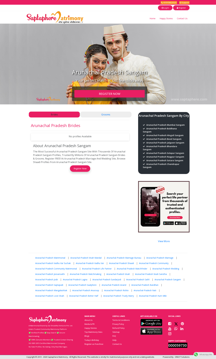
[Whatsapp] (175, 328)
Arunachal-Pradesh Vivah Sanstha (151, 274)
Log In (166, 7)
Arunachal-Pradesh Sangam (168, 279)
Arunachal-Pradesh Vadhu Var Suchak (53, 263)
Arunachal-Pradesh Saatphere (82, 285)
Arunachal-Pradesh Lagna (75, 279)
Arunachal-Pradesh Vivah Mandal (86, 257)
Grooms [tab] (105, 114)
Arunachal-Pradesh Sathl (137, 279)
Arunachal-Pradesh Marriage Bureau (124, 257)
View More (164, 241)
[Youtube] (169, 328)
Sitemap (116, 332)
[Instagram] (169, 333)
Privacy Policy (118, 324)
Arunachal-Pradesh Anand (114, 285)
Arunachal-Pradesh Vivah (118, 274)
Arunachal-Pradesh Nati (145, 290)
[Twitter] (176, 323)
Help (114, 340)
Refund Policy (118, 328)
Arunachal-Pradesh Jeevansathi (50, 274)
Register (182, 7)
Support (185, 2)
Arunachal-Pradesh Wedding (165, 268)
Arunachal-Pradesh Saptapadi (49, 285)
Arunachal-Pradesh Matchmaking (85, 274)
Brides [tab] (54, 114)
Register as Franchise (93, 344)
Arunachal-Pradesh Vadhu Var (90, 263)
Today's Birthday (91, 340)
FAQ (114, 336)
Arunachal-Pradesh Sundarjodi (106, 279)
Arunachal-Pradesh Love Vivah (49, 295)
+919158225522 (169, 2)
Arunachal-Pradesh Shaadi (121, 263)
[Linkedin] (181, 328)
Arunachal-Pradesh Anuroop (85, 290)
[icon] (151, 322)
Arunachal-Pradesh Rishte (116, 290)
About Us (88, 320)
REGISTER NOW (109, 94)
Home (152, 18)
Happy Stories (166, 18)
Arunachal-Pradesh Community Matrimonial (56, 268)
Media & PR (89, 324)
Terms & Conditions (121, 320)
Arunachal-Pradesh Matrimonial (50, 257)
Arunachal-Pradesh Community (154, 263)
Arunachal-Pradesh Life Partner (97, 268)
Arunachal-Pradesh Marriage (159, 257)
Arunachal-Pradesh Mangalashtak (51, 290)
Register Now (80, 168)
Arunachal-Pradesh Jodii (46, 279)
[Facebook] (169, 323)
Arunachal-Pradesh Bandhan (144, 285)
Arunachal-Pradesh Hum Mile (153, 295)
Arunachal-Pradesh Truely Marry (118, 295)
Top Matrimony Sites (93, 332)
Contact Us (182, 18)
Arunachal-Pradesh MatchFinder (132, 268)
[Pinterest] (182, 323)
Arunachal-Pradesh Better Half (83, 295)
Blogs (86, 336)
